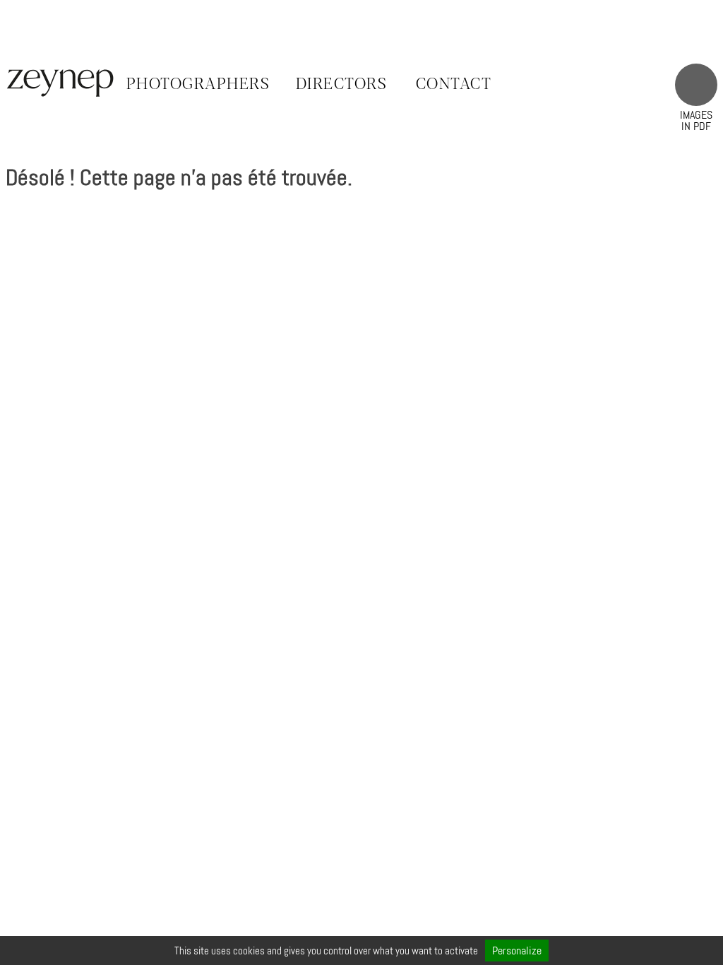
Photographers (198, 84)
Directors (342, 84)
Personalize (517, 950)
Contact (454, 84)
